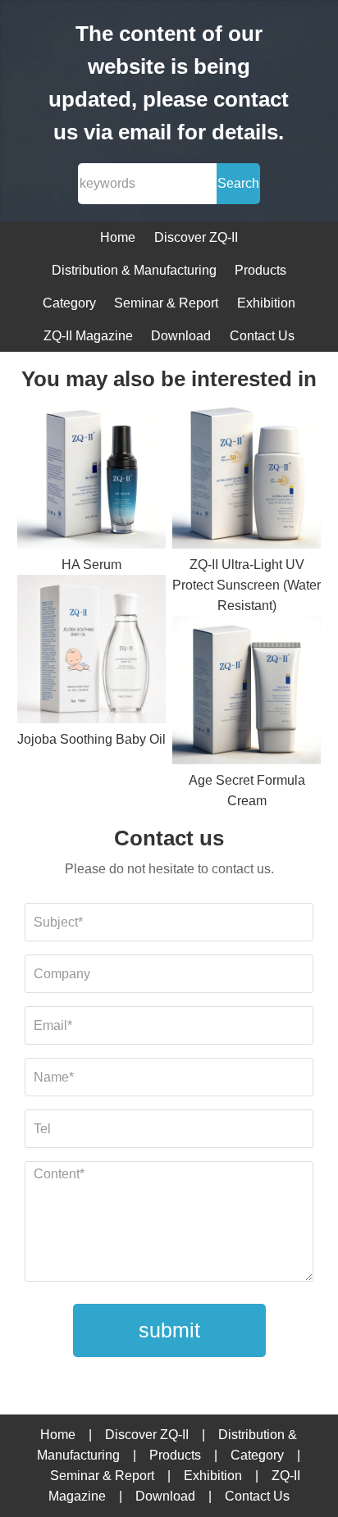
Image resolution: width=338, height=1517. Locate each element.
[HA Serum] (92, 476)
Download (181, 336)
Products (260, 270)
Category (69, 303)
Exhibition (266, 303)
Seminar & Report (166, 303)
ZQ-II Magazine (88, 336)
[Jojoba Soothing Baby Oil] (92, 652)
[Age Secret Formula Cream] (247, 693)
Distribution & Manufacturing (134, 270)
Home (117, 237)
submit (169, 1330)
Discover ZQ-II (196, 237)
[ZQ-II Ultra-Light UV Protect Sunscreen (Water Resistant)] (247, 476)
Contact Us (262, 336)
